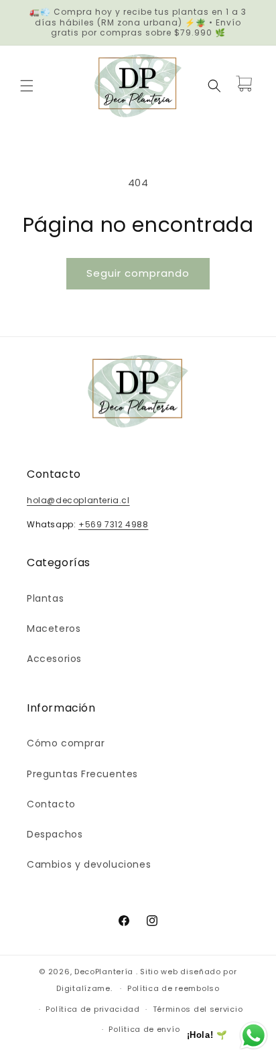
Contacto (51, 804)
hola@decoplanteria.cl (78, 500)
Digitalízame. (84, 988)
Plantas (45, 598)
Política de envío (144, 1029)
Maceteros (53, 628)
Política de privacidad (92, 1009)
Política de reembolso (173, 988)
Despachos (54, 834)
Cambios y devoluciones (89, 864)
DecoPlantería (103, 971)
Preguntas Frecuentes (82, 774)
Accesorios (54, 658)
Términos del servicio (198, 1009)
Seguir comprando (138, 273)
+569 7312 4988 (113, 524)
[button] (27, 86)
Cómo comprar (66, 743)
